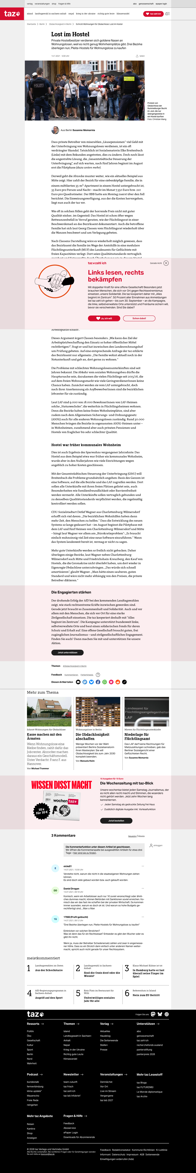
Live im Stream (108, 1091)
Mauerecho (33, 1095)
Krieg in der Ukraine (74, 1049)
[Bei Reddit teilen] (118, 682)
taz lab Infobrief (72, 1095)
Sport (30, 1049)
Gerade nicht (156, 263)
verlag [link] (30, 3)
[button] (167, 13)
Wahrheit (32, 1063)
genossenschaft (145, 1035)
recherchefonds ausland (150, 1045)
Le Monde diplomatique (149, 1091)
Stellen (104, 1045)
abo (139, 1031)
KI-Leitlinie (161, 1149)
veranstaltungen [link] (42, 3)
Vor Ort (104, 1086)
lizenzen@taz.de (48, 1154)
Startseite (31, 24)
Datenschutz (119, 1154)
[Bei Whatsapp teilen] (104, 682)
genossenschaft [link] (146, 3)
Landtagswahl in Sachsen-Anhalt (78, 1038)
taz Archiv (142, 1096)
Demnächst (106, 1081)
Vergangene (106, 1095)
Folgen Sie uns (142, 1014)
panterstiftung (144, 1049)
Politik (30, 1031)
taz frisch (68, 1086)
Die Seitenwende (109, 1040)
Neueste (132, 836)
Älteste (141, 836)
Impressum (133, 1154)
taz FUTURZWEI (145, 1087)
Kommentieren (71, 675)
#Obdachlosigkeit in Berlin (75, 666)
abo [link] (135, 3)
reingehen (32, 1104)
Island (67, 1031)
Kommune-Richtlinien (143, 1149)
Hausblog (105, 1035)
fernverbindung (35, 1086)
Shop (30, 1133)
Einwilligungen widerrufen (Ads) (117, 1159)
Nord (29, 1058)
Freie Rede (32, 1100)
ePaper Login (71, 1132)
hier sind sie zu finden (84, 852)
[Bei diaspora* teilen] (111, 682)
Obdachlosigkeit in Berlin (60, 24)
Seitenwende (152, 1154)
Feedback (69, 1123)
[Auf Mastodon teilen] (85, 682)
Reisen (30, 1124)
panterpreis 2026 (146, 1054)
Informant (105, 1154)
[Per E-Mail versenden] (78, 682)
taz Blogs (142, 1082)
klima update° (34, 1091)
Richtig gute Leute (73, 1054)
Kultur (30, 1045)
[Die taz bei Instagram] (166, 1015)
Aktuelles (105, 1031)
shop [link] (54, 3)
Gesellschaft (33, 1040)
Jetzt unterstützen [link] (67, 652)
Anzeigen (32, 1137)
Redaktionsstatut (121, 1149)
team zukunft (70, 1081)
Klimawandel (70, 1058)
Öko (29, 1035)
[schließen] (166, 263)
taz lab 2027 (106, 1100)
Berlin (42, 24)
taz (35, 1014)
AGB (142, 1154)
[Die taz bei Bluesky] (160, 1015)
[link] (30, 14)
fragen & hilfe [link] (64, 3)
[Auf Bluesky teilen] (91, 682)
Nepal (67, 1045)
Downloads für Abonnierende (79, 1137)
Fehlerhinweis (87, 675)
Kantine (31, 1128)
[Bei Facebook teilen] (98, 682)
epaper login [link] (161, 3)
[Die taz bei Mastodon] (153, 1015)
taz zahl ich (143, 1040)
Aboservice (70, 1128)
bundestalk (33, 1081)
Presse (103, 1049)
